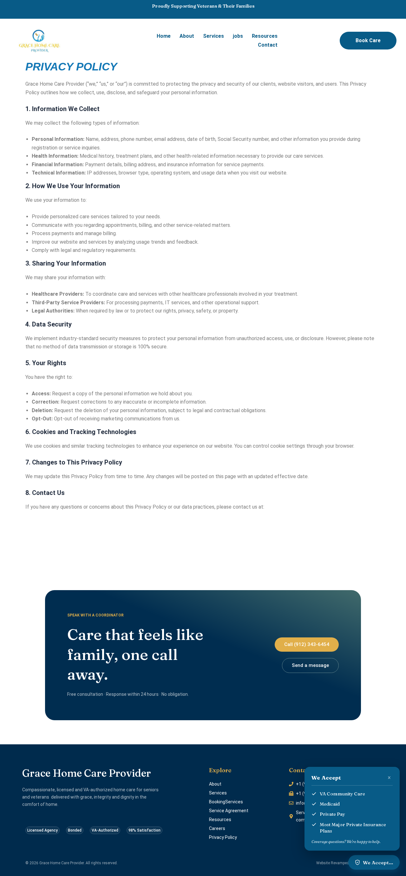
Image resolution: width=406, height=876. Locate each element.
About (187, 36)
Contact (268, 45)
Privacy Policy (223, 837)
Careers (217, 828)
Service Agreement (228, 810)
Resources (265, 36)
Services (213, 36)
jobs (238, 36)
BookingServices (226, 801)
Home (164, 36)
